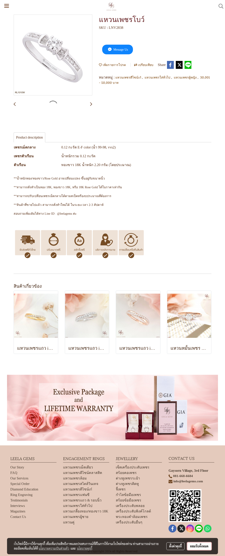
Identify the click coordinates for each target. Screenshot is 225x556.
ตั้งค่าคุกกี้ (175, 546)
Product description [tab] (29, 137)
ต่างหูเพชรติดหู (127, 484)
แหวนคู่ (68, 522)
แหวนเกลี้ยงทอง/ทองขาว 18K (85, 511)
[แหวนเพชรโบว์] (53, 55)
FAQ (13, 473)
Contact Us (18, 517)
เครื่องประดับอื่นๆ (129, 522)
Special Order (19, 484)
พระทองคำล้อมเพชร (132, 517)
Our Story (17, 467)
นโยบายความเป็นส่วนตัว (54, 548)
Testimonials (19, 500)
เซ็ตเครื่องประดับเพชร (132, 467)
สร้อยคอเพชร (126, 473)
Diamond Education (24, 489)
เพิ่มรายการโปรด (114, 64)
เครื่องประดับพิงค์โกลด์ (133, 511)
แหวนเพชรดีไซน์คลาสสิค (82, 473)
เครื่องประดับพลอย (130, 506)
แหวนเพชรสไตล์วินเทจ (80, 484)
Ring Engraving (21, 495)
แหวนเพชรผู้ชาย (75, 517)
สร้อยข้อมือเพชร (128, 500)
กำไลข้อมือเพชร (128, 495)
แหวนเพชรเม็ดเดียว (78, 467)
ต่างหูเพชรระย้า (128, 478)
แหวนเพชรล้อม (75, 478)
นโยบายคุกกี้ (84, 548)
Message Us (120, 49)
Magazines (17, 511)
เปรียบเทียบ (145, 64)
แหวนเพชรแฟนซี (76, 495)
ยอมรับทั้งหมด (199, 546)
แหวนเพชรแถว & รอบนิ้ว (82, 500)
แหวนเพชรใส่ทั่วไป (158, 77)
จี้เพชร (121, 489)
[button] (219, 6)
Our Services (19, 478)
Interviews (17, 506)
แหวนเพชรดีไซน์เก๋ (128, 77)
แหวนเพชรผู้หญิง (186, 77)
